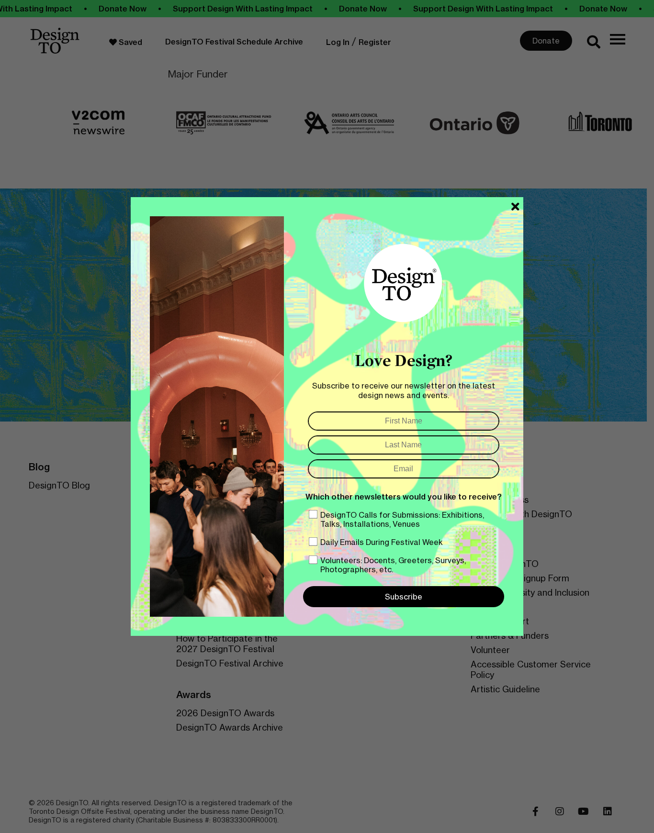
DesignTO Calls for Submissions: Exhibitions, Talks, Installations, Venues (402, 519)
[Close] (515, 206)
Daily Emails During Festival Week (381, 542)
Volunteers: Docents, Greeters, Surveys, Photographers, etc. (393, 564)
